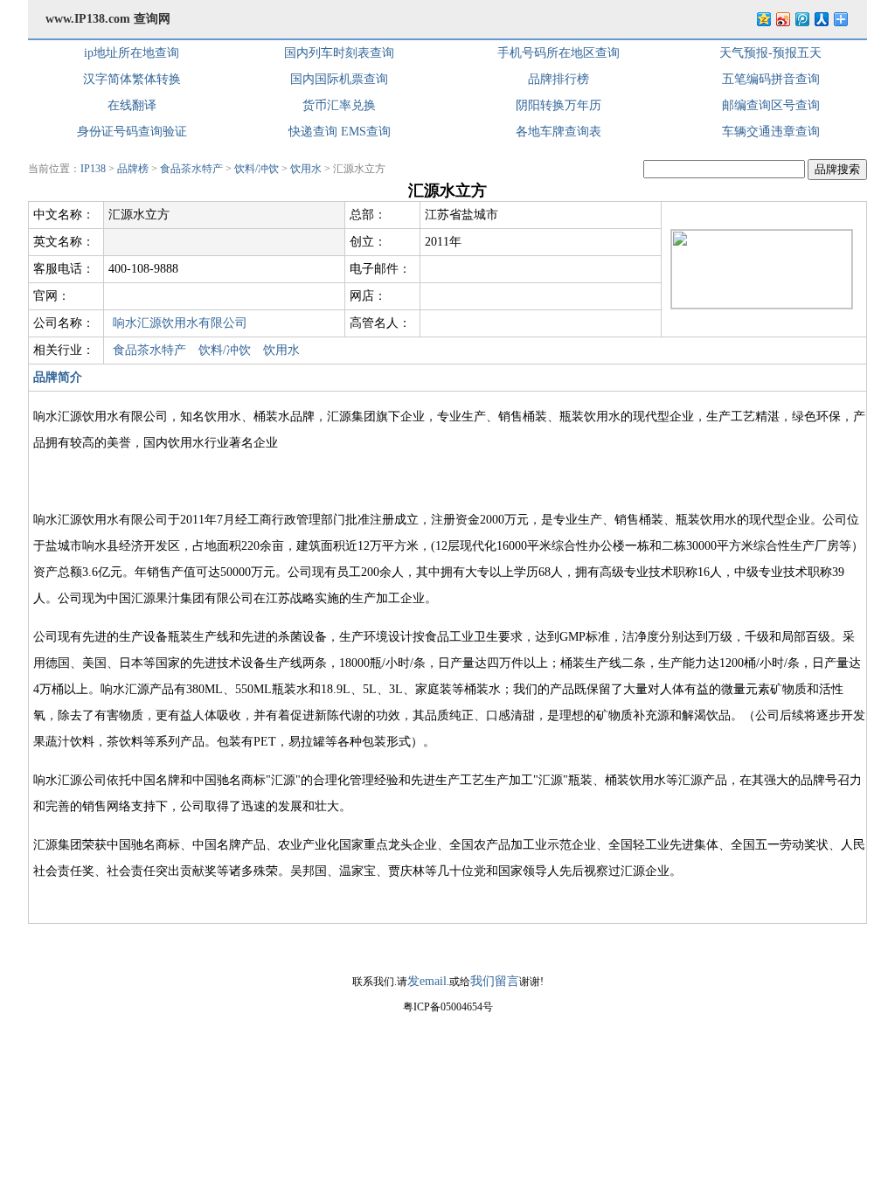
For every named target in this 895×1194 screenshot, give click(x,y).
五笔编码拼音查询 (771, 79)
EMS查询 (366, 131)
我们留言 (494, 981)
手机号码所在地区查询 (558, 52)
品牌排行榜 (558, 79)
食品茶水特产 (191, 169)
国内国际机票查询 (339, 79)
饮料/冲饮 (256, 169)
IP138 (93, 169)
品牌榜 (133, 169)
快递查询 (312, 131)
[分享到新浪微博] (782, 19)
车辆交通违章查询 (771, 131)
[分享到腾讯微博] (801, 19)
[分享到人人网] (820, 19)
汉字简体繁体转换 (132, 79)
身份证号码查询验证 (132, 131)
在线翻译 (132, 105)
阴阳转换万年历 (558, 105)
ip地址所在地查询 (131, 52)
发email (427, 981)
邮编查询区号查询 (771, 105)
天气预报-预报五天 (770, 52)
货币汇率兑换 (339, 105)
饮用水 (306, 169)
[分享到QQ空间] (763, 19)
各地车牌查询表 (558, 131)
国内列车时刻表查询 (339, 52)
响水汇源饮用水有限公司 (180, 323)
